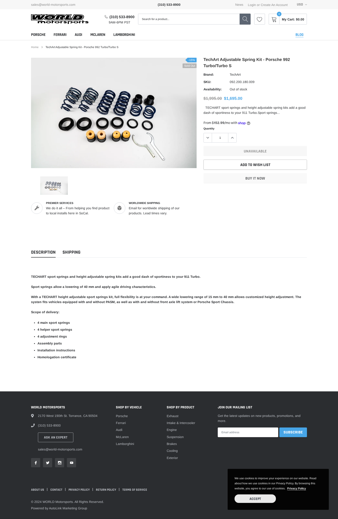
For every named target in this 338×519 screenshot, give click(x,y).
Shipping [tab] (71, 252)
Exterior (172, 458)
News (239, 4)
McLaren (97, 34)
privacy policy (296, 488)
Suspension (175, 437)
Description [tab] (43, 252)
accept (255, 498)
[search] (245, 19)
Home (35, 47)
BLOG (299, 34)
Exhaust (172, 416)
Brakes (172, 444)
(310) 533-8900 (122, 17)
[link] (259, 19)
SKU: (207, 82)
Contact (56, 490)
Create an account (274, 4)
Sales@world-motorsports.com (53, 4)
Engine (172, 430)
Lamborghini (124, 34)
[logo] (60, 19)
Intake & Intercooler (181, 423)
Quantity (209, 128)
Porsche (38, 34)
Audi (78, 34)
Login (252, 4)
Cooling (172, 451)
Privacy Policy (79, 490)
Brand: (208, 74)
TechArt (235, 74)
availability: (212, 89)
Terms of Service (134, 490)
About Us (38, 490)
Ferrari (60, 34)
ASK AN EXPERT (55, 437)
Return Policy (106, 490)
